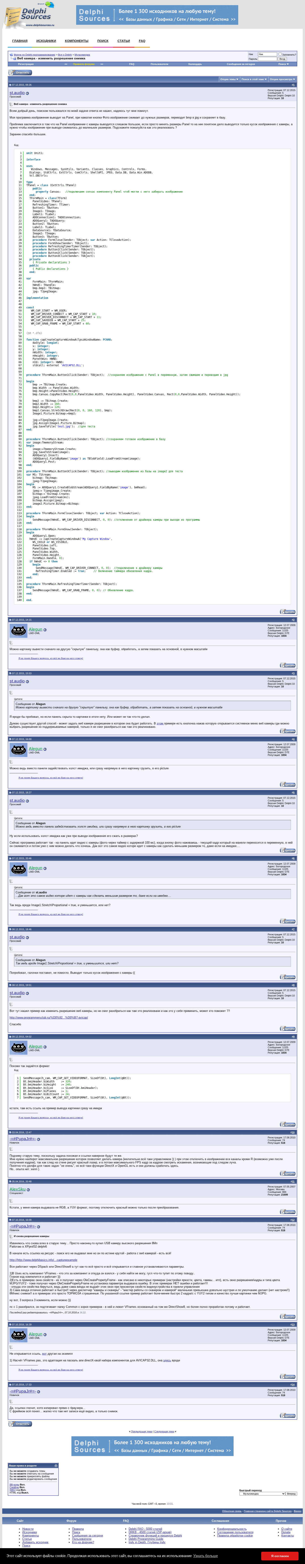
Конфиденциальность (232, 1529)
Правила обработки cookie (235, 1535)
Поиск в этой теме (253, 79)
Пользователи (159, 64)
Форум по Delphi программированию (34, 54)
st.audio (17, 92)
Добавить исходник (35, 1542)
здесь (167, 1360)
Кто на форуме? (83, 1542)
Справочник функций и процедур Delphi (155, 1535)
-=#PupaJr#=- (23, 1138)
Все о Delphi (65, 54)
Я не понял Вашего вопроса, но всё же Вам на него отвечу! (51, 658)
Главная (19, 41)
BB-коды (14, 1484)
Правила (78, 1529)
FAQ (142, 41)
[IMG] (13, 1490)
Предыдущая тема (141, 1431)
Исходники (46, 41)
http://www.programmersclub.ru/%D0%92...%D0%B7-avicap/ (49, 1017)
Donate (285, 1532)
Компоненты (76, 41)
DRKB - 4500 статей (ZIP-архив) (150, 1532)
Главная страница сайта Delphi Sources (268, 1511)
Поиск (103, 41)
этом (160, 723)
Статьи (123, 41)
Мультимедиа (82, 54)
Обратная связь (232, 1511)
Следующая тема (164, 1431)
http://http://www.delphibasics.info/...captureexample (43, 1260)
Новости (27, 1529)
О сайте (286, 1529)
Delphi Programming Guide (146, 1539)
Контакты (287, 1535)
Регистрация (25, 64)
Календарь (195, 64)
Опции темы (228, 79)
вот (44, 1353)
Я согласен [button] (280, 1556)
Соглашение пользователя (235, 1532)
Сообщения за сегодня (241, 64)
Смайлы (14, 1487)
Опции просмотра (281, 79)
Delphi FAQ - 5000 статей (145, 1529)
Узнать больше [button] (205, 1556)
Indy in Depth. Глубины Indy (147, 1542)
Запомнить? (289, 54)
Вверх (297, 1511)
